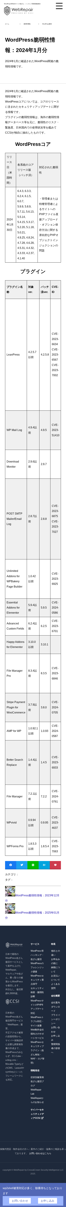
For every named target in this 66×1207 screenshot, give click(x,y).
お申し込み (47, 1200)
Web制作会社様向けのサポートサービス (37, 1033)
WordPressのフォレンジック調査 (37, 967)
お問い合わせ (20, 1200)
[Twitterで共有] (21, 865)
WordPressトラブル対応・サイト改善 (37, 1021)
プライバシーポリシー (55, 1019)
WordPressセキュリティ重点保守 (37, 979)
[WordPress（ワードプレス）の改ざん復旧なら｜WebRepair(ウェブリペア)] (18, 15)
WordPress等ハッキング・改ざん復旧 (37, 955)
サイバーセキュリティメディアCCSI (37, 1113)
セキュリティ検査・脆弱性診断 (37, 992)
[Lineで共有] (33, 865)
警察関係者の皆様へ (55, 1048)
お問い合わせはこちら (40, 1153)
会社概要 (55, 995)
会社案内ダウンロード (55, 1006)
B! (44, 865)
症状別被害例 (37, 1077)
